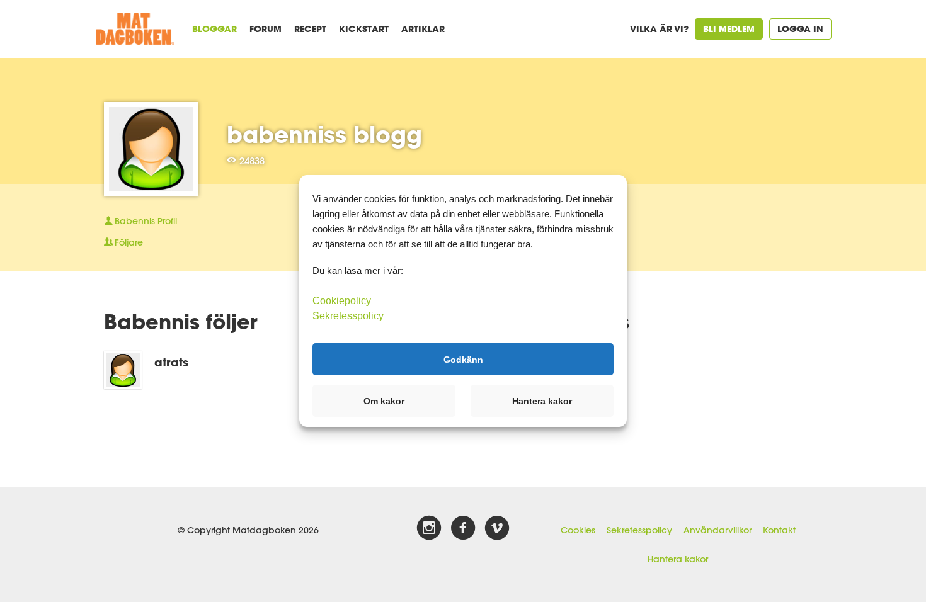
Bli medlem (729, 29)
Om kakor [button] (383, 401)
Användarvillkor (717, 530)
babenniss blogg (324, 134)
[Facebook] (463, 528)
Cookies (578, 530)
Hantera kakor (678, 559)
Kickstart (364, 29)
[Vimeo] (497, 528)
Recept (310, 29)
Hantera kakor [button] (542, 401)
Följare (129, 242)
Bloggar (214, 29)
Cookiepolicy (341, 300)
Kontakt (779, 530)
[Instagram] (429, 528)
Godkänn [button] (463, 359)
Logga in (800, 29)
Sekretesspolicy (639, 530)
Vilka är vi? (659, 29)
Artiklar (423, 29)
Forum (265, 29)
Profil (146, 221)
